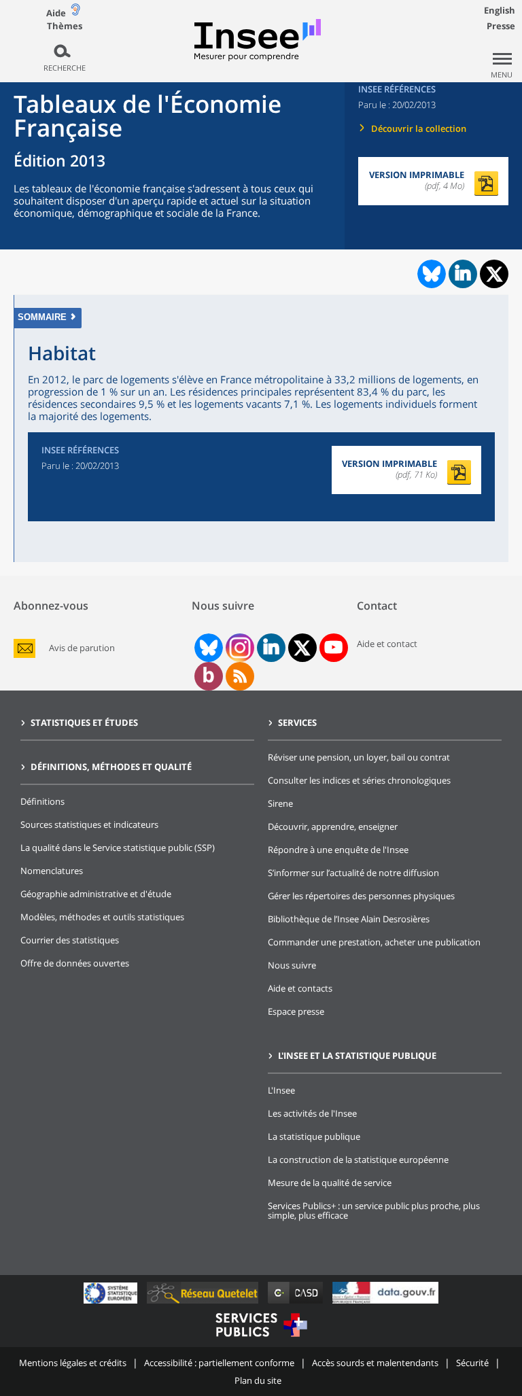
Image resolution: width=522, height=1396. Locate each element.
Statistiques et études (84, 722)
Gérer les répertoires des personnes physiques (361, 896)
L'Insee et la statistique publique (357, 1055)
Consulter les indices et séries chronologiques (359, 780)
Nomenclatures (51, 871)
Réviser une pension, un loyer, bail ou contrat (359, 757)
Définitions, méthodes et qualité (111, 767)
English (499, 10)
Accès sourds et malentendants (375, 1363)
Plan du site (257, 1380)
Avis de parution (82, 648)
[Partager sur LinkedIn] (463, 274)
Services (297, 722)
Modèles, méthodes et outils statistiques (102, 917)
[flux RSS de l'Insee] (240, 676)
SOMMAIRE (42, 317)
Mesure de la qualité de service (330, 1182)
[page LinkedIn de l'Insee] (271, 648)
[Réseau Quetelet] (204, 1303)
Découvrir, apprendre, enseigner (333, 826)
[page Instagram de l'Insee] (238, 647)
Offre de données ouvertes (74, 963)
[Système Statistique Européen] (112, 1303)
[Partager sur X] (494, 274)
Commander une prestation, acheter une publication (374, 942)
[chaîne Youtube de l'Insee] (333, 648)
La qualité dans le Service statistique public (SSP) (117, 847)
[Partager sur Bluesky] (430, 274)
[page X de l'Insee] (302, 648)
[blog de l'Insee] (208, 676)
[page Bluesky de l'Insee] (207, 647)
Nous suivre (292, 965)
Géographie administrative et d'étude (95, 894)
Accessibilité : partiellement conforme (219, 1363)
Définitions (42, 801)
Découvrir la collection (418, 128)
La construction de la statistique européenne (358, 1159)
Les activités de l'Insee (312, 1113)
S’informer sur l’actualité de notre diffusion (353, 873)
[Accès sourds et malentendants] (75, 12)
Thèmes (64, 26)
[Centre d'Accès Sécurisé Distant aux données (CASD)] (297, 1303)
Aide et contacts (300, 988)
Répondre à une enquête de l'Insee (338, 849)
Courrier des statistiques (69, 940)
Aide (56, 13)
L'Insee (281, 1090)
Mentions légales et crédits (72, 1363)
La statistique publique (314, 1136)
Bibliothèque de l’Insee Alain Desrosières (349, 919)
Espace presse (296, 1011)
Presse (501, 26)
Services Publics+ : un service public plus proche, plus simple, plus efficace (374, 1210)
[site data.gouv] (385, 1303)
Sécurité (472, 1363)
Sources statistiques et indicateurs (89, 824)
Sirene (280, 803)
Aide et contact (387, 644)
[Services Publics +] (261, 1338)
